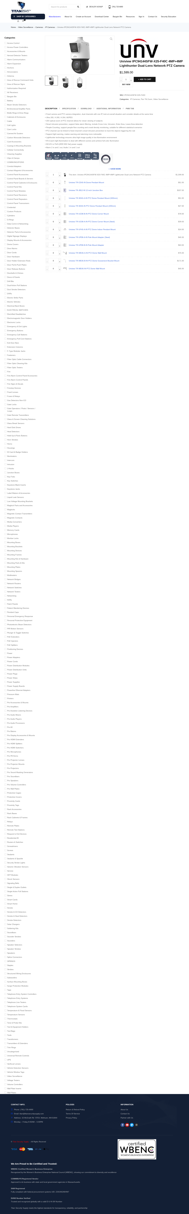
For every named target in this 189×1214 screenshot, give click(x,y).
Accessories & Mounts (16, 51)
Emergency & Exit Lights (17, 326)
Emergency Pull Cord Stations (19, 339)
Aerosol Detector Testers (17, 55)
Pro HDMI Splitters (14, 744)
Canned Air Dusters (15, 133)
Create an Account (83, 17)
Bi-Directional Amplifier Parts (18, 109)
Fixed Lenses (12, 392)
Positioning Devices (15, 649)
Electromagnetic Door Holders (19, 318)
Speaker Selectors (14, 945)
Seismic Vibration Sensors (17, 867)
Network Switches (14, 588)
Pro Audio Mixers (14, 715)
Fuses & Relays (13, 396)
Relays (10, 822)
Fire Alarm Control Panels (17, 380)
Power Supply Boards (16, 686)
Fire (8, 372)
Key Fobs (11, 477)
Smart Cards (12, 900)
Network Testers (13, 592)
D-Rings (10, 220)
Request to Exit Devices (16, 834)
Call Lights (11, 125)
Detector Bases (13, 228)
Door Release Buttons (16, 269)
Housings (11, 448)
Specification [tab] (69, 109)
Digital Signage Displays (17, 236)
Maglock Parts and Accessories (20, 505)
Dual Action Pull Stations (17, 285)
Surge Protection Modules (17, 986)
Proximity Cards (13, 801)
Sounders (11, 941)
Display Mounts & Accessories (19, 240)
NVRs (9, 600)
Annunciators (12, 72)
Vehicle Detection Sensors (17, 1068)
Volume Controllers (15, 1084)
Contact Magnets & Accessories (20, 170)
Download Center (102, 17)
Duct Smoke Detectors (16, 289)
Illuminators (12, 456)
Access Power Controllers (17, 47)
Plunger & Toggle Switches (18, 633)
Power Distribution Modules (18, 666)
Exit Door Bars (13, 343)
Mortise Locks (13, 538)
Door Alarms (12, 248)
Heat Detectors (13, 432)
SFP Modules (12, 875)
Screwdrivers (12, 846)
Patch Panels (12, 604)
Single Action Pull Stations (17, 891)
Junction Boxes (13, 473)
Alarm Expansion (14, 64)
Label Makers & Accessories (18, 493)
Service (10, 871)
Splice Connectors (14, 957)
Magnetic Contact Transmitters (19, 514)
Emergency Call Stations (17, 335)
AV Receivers (12, 92)
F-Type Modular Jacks (16, 351)
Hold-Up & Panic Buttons (17, 436)
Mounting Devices (14, 551)
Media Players (13, 526)
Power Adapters (13, 657)
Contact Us (152, 17)
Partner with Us (127, 1118)
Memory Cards (13, 530)
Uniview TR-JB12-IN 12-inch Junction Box (86, 190)
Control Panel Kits (14, 187)
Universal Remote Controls (18, 1056)
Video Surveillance (25, 27)
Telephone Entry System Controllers (21, 994)
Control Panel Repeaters (17, 199)
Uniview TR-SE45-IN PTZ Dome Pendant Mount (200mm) (92, 206)
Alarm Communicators (16, 60)
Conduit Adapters (14, 166)
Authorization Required (16, 88)
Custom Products (14, 211)
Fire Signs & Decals (15, 384)
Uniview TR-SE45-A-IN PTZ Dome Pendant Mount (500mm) (93, 198)
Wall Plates (11, 1093)
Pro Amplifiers (12, 707)
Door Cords (12, 252)
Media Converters (14, 522)
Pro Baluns (11, 731)
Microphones (12, 534)
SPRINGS (11, 961)
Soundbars (11, 932)
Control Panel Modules (16, 191)
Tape (9, 990)
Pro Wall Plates (13, 789)
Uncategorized (13, 1052)
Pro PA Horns (12, 756)
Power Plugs (12, 674)
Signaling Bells (13, 883)
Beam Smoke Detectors (16, 105)
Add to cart (145, 79)
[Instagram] (136, 1125)
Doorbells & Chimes (15, 273)
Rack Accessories (14, 809)
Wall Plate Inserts (14, 1088)
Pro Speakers (12, 781)
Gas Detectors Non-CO (16, 400)
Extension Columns (15, 347)
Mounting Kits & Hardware (17, 559)
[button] (111, 39)
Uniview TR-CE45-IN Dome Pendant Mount (86, 182)
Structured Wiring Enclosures (19, 974)
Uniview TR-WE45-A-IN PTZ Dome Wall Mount (88, 253)
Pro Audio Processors (16, 723)
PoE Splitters (12, 645)
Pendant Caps (13, 612)
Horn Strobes (12, 440)
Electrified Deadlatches (16, 314)
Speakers (11, 953)
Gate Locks (11, 404)
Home (13, 27)
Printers (10, 698)
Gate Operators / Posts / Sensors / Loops (21, 409)
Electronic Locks (13, 322)
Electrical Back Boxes (16, 306)
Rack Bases (12, 813)
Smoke (10, 908)
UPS (9, 1060)
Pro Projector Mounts (15, 764)
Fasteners (11, 355)
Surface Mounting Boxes (17, 982)
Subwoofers (12, 978)
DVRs (9, 294)
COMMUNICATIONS (15, 162)
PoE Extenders (13, 637)
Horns (9, 444)
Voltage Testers (13, 1080)
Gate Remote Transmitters (18, 415)
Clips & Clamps (13, 158)
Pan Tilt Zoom (146, 99)
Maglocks (11, 510)
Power (9, 653)
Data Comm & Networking (17, 224)
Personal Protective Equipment (19, 620)
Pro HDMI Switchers (15, 748)
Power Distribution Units (17, 670)
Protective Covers (14, 797)
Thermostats (12, 1019)
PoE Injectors (12, 641)
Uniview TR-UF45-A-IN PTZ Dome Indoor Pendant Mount (92, 229)
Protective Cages (14, 793)
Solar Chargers (13, 924)
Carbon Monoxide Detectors (18, 138)
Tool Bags (11, 1031)
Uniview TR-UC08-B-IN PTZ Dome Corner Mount (89, 214)
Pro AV (10, 727)
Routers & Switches (15, 842)
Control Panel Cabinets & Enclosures (22, 183)
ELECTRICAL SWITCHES (17, 310)
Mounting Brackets (14, 546)
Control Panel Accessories (17, 174)
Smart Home (12, 904)
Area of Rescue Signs (16, 84)
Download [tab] (86, 109)
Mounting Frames (14, 555)
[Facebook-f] (122, 1125)
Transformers (12, 1039)
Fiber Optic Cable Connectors (19, 359)
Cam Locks (11, 129)
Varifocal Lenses (14, 1064)
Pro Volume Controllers (16, 785)
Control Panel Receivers (17, 195)
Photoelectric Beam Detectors (19, 624)
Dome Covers (12, 244)
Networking (11, 596)
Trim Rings (11, 1047)
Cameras (39, 27)
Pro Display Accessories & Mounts (21, 735)
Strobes (10, 969)
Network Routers (14, 583)
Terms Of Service (73, 1114)
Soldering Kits (12, 928)
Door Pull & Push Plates (16, 265)
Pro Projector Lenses (15, 760)
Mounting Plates (13, 567)
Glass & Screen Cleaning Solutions (21, 419)
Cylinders (11, 216)
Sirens (9, 895)
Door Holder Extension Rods (18, 261)
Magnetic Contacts (14, 518)
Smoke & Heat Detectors (17, 916)
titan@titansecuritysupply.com (32, 1114)
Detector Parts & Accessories (19, 232)
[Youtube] (127, 1125)
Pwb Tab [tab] (130, 109)
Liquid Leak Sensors (15, 497)
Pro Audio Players (14, 719)
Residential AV (13, 838)
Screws (10, 850)
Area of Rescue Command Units (20, 80)
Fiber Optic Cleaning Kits (17, 363)
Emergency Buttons (15, 331)
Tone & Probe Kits (14, 1023)
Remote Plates (13, 826)
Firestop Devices (14, 388)
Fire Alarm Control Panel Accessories (22, 376)
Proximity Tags (13, 805)
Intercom (10, 460)
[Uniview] (139, 48)
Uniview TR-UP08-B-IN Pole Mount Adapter (86, 245)
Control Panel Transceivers (18, 203)
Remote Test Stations (16, 830)
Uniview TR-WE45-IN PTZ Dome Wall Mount (87, 269)
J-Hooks (10, 468)
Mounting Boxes (13, 542)
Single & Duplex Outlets (16, 887)
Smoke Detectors (14, 920)
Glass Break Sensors (15, 423)
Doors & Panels (13, 277)
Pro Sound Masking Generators (20, 772)
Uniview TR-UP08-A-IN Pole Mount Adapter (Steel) (89, 237)
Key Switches (12, 481)
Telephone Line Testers (16, 1002)
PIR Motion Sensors (15, 629)
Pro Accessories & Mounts (17, 703)
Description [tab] (51, 109)
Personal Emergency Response (20, 616)
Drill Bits (10, 281)
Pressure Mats (13, 694)
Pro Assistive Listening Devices (19, 711)
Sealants (10, 854)
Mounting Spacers (14, 571)
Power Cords (12, 661)
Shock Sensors (13, 879)
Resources (130, 17)
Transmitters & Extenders (17, 1043)
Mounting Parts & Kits (16, 563)
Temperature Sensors (16, 1015)
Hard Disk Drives (14, 427)
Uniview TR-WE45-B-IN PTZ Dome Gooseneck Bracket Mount (94, 261)
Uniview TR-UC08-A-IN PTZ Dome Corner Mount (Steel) (92, 222)
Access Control (13, 43)
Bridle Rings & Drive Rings (18, 113)
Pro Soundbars (13, 776)
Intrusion (10, 464)
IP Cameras (50, 27)
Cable (9, 121)
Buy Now (126, 84)
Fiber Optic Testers (15, 367)
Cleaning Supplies (14, 154)
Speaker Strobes (14, 949)
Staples (10, 965)
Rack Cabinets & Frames (17, 817)
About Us (68, 17)
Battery (10, 101)
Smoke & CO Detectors (16, 912)
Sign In (141, 17)
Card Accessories (14, 142)
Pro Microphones (14, 752)
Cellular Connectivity (15, 150)
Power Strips (12, 678)
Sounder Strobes (14, 937)
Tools (9, 1035)
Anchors (10, 68)
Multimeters (12, 575)
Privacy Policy (71, 1118)
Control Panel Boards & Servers (20, 179)
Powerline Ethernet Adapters (18, 690)
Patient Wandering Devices (18, 608)
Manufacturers (55, 17)
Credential (11, 207)
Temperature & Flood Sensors (19, 1010)
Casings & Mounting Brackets (19, 146)
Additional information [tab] (108, 109)
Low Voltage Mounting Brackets (20, 501)
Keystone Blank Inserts (16, 485)
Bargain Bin (117, 17)
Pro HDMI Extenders (15, 739)
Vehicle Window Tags (15, 1072)
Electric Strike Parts (15, 298)
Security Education (168, 17)
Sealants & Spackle (15, 859)
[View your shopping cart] (23, 21)
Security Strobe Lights (16, 863)
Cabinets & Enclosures (16, 117)
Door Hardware (13, 257)
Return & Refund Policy (75, 1110)
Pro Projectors (13, 768)
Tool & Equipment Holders (17, 1027)
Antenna (10, 76)
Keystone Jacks (13, 489)
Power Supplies (13, 682)
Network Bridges (14, 579)
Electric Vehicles (13, 302)
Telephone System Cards (17, 1006)
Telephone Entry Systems (17, 998)
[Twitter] (132, 1125)
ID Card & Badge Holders (17, 452)
